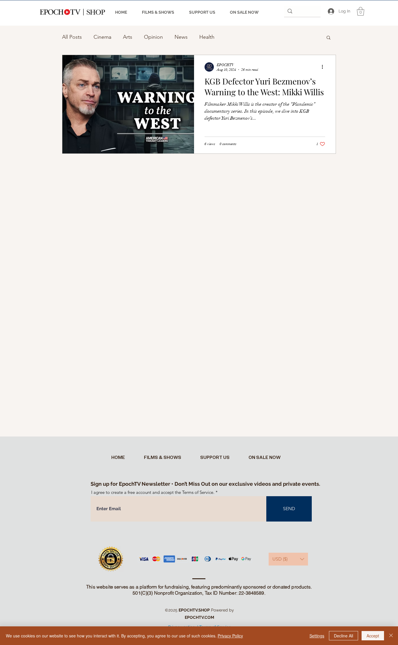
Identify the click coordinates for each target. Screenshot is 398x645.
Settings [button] (316, 636)
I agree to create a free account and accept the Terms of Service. (152, 492)
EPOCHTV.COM (199, 617)
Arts (127, 37)
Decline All (343, 636)
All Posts (72, 37)
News (181, 37)
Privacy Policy (230, 636)
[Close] (391, 635)
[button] (360, 11)
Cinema (102, 37)
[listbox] (288, 559)
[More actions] (324, 66)
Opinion (153, 37)
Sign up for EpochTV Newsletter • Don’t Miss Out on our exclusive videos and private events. (205, 484)
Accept (373, 636)
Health (206, 37)
